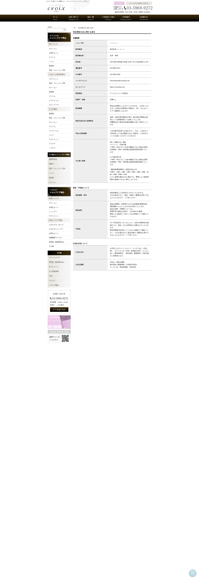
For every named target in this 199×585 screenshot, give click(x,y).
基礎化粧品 (53, 159)
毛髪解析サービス (55, 237)
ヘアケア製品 (54, 285)
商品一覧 (91, 18)
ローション (53, 49)
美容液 (51, 66)
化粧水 (51, 164)
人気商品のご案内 (108, 18)
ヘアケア (52, 148)
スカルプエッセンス (56, 225)
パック (51, 61)
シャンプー (53, 211)
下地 (50, 276)
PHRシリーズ (54, 198)
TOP (74, 28)
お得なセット (54, 53)
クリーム (52, 57)
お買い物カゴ (73, 18)
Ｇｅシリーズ (54, 105)
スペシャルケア (54, 257)
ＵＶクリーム (54, 100)
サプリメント (54, 79)
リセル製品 (53, 109)
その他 (51, 246)
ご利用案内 (126, 18)
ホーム (55, 18)
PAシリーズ (53, 44)
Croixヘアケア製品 (55, 220)
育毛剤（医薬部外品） (57, 242)
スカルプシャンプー (56, 229)
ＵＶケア (52, 280)
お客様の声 (143, 18)
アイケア (52, 144)
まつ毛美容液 (54, 271)
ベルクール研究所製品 (57, 74)
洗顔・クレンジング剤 (57, 70)
